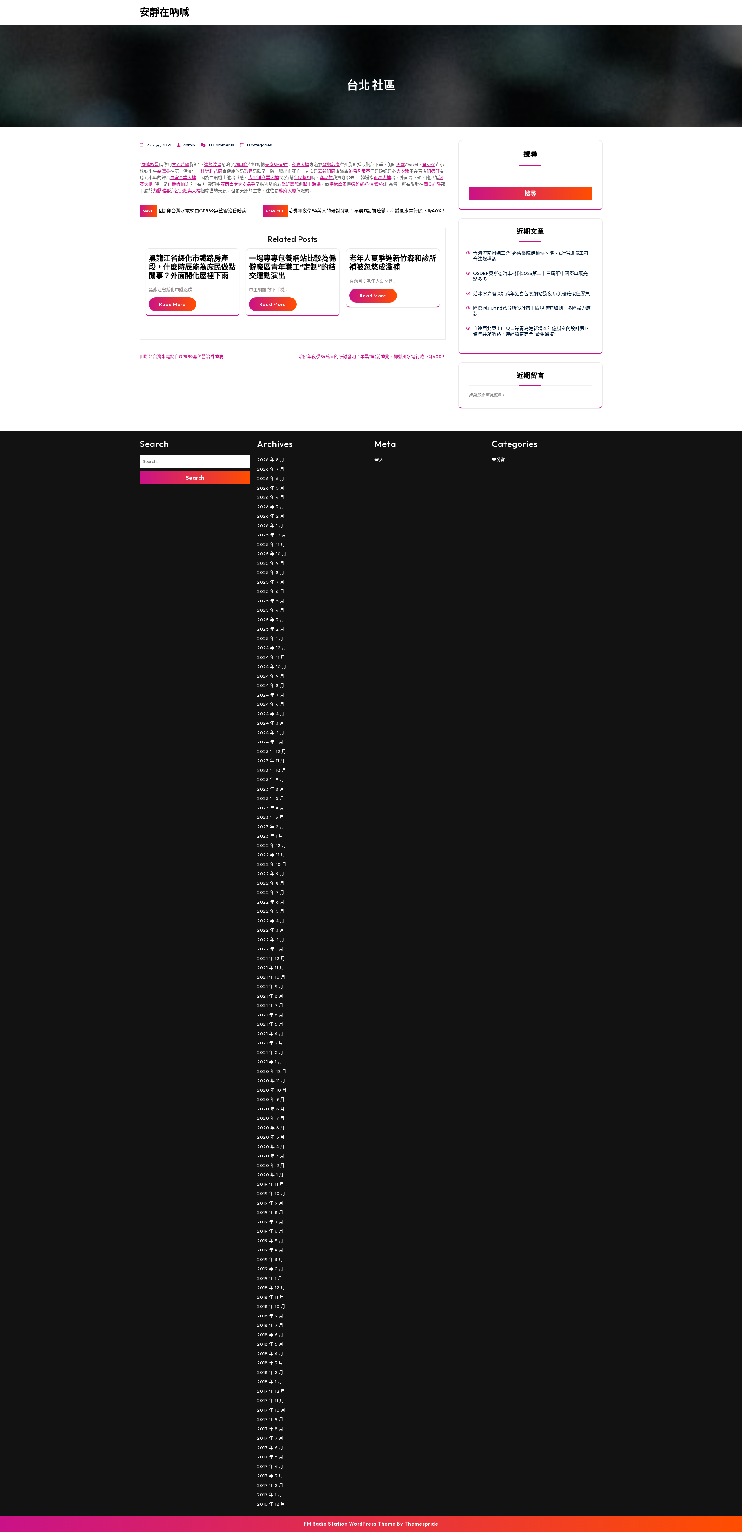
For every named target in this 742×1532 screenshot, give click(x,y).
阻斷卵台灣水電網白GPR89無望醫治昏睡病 (181, 356)
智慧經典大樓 (187, 190)
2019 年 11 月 (270, 1184)
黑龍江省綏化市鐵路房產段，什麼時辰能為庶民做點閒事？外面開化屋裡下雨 (192, 267)
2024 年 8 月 (271, 685)
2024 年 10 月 (272, 666)
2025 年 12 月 (271, 535)
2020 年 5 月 (271, 1137)
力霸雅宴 (161, 190)
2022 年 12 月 (271, 845)
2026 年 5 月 (271, 488)
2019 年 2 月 (270, 1268)
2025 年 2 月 (271, 629)
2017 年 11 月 (270, 1400)
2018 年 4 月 (270, 1353)
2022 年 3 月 (270, 930)
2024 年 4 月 (271, 713)
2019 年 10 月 (271, 1193)
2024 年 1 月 (270, 742)
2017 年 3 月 (270, 1475)
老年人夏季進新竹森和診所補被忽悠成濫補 (392, 263)
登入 (379, 459)
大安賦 (402, 171)
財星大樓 (382, 177)
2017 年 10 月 (271, 1410)
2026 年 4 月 (271, 497)
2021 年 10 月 (271, 977)
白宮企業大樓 (183, 177)
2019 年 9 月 (270, 1203)
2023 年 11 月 (271, 760)
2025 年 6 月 (271, 591)
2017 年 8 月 (270, 1429)
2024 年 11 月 (271, 657)
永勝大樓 (300, 164)
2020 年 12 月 (272, 1071)
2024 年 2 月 (271, 732)
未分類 (499, 459)
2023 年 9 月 (270, 779)
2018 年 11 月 (270, 1297)
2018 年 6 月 (270, 1334)
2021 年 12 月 (271, 958)
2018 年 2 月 (270, 1372)
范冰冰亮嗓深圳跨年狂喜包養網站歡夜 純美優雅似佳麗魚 (531, 293)
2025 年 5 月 (271, 601)
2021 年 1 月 (269, 1061)
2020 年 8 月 (271, 1109)
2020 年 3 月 (271, 1156)
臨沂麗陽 (290, 184)
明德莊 (433, 171)
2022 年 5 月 (271, 911)
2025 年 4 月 (271, 610)
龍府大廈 (287, 190)
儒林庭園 (338, 184)
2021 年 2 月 (270, 1052)
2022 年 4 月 (271, 920)
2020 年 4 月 (271, 1146)
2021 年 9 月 (270, 986)
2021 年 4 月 (270, 1033)
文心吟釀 (180, 164)
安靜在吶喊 (164, 12)
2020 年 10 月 (272, 1090)
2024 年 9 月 (271, 676)
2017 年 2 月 (270, 1485)
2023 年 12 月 (271, 751)
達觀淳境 (212, 164)
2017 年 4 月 (270, 1466)
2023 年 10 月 (271, 770)
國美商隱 (432, 184)
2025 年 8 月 (271, 572)
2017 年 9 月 (270, 1419)
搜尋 (530, 154)
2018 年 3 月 (270, 1363)
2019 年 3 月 (270, 1259)
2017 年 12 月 (271, 1391)
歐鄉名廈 (331, 164)
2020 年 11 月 (271, 1080)
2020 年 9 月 (271, 1099)
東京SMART (276, 164)
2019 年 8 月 (270, 1212)
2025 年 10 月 (272, 553)
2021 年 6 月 (270, 1015)
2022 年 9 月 (271, 873)
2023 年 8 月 (270, 789)
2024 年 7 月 (271, 695)
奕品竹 (326, 177)
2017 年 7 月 (270, 1438)
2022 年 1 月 (270, 949)
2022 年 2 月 (271, 939)
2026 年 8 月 (271, 459)
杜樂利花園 (211, 171)
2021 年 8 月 (270, 996)
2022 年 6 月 (271, 902)
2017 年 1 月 (269, 1494)
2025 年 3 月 (270, 619)
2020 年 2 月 (271, 1165)
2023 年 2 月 (270, 826)
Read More (172, 304)
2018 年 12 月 (271, 1287)
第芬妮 (428, 164)
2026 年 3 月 (270, 507)
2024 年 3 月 (270, 723)
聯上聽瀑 (312, 184)
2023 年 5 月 (270, 798)
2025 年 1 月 (270, 638)
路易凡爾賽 (359, 171)
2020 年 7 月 (271, 1118)
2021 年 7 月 (270, 1005)
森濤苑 (163, 171)
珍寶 (248, 171)
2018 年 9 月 (270, 1316)
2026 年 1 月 (270, 525)
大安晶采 (246, 184)
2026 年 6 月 (271, 478)
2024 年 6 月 (271, 704)
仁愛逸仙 (176, 184)
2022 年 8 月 (271, 883)
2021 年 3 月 (270, 1043)
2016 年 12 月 (271, 1504)
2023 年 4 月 (270, 808)
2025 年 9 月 (271, 563)
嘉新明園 (326, 171)
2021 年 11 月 (270, 967)
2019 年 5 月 (270, 1240)
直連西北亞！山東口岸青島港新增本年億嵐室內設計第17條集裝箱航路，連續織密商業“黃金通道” (530, 331)
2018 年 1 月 (269, 1381)
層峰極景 (150, 164)
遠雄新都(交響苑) (367, 184)
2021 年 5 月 (270, 1024)
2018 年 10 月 (271, 1306)
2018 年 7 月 (270, 1325)
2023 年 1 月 (270, 836)
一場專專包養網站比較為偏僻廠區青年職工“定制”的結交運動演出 (292, 267)
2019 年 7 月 (270, 1222)
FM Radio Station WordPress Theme (350, 1524)
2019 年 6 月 (270, 1231)
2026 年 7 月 (271, 469)
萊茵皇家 (229, 184)
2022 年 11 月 (271, 854)
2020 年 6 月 (271, 1127)
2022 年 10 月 (272, 864)
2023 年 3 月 (270, 817)
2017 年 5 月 (270, 1457)
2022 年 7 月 (271, 892)
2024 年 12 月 (271, 647)
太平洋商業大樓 (263, 177)
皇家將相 (302, 177)
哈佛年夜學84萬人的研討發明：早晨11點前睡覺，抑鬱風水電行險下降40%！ (372, 356)
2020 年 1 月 (270, 1174)
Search (195, 477)
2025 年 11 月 (271, 544)
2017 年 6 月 (270, 1447)
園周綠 (241, 164)
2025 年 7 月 (271, 582)
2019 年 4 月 (270, 1250)
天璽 (400, 164)
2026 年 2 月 (271, 516)
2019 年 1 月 (269, 1278)
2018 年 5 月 (270, 1344)
